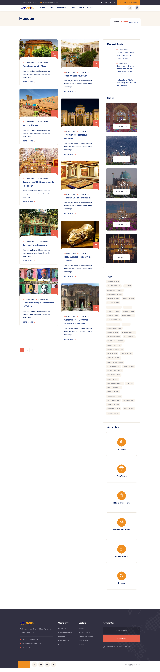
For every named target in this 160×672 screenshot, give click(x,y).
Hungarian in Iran (114, 328)
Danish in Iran (112, 315)
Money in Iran (129, 366)
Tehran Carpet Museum (77, 197)
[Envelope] (53, 664)
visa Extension (113, 413)
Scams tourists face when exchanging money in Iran (125, 55)
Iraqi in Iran (112, 353)
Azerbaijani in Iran (114, 294)
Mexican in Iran (113, 366)
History (126, 324)
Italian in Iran (126, 353)
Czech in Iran (128, 311)
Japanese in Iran (113, 358)
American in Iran (113, 286)
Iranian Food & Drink (115, 341)
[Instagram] (110, 2)
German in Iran (113, 324)
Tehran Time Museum (35, 245)
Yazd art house (31, 125)
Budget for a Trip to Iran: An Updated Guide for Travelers (126, 82)
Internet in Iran (128, 332)
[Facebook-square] (41, 664)
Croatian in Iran (113, 307)
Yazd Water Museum (75, 75)
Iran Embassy (129, 337)
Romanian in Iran (113, 387)
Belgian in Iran (113, 298)
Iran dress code (113, 337)
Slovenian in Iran (114, 396)
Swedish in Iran (113, 400)
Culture (127, 307)
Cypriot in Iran (113, 311)
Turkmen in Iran (113, 409)
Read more (28, 82)
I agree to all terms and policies (119, 646)
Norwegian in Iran (114, 370)
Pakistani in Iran (113, 375)
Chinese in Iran (113, 303)
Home (116, 22)
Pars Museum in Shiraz (35, 66)
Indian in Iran (112, 332)
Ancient (128, 286)
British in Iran (128, 298)
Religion (130, 383)
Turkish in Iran (113, 404)
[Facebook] (106, 2)
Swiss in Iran (128, 400)
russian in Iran (113, 392)
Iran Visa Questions (115, 349)
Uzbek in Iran (129, 409)
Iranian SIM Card (113, 345)
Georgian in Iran (113, 320)
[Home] (27, 7)
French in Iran (127, 315)
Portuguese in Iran (114, 383)
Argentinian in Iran (115, 290)
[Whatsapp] (114, 2)
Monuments (133, 22)
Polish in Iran (112, 379)
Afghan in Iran (113, 281)
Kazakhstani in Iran (115, 362)
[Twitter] (101, 2)
